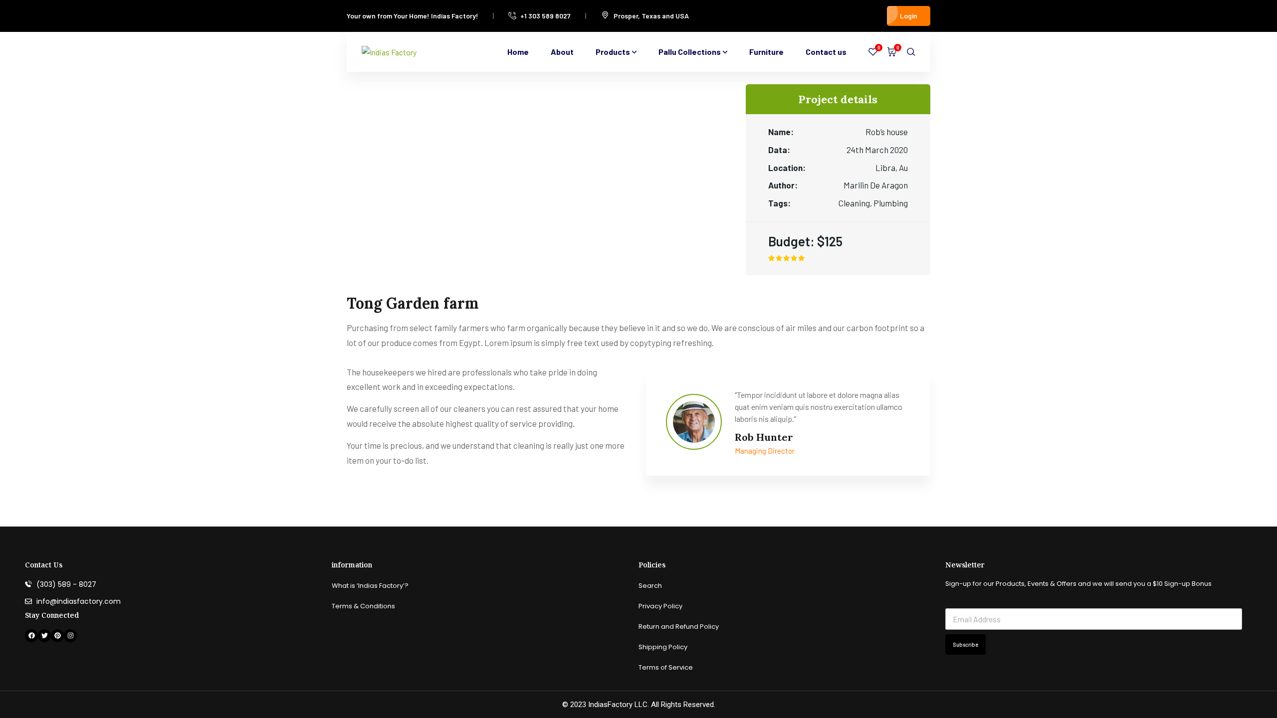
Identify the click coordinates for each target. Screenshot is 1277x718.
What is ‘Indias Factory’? (370, 585)
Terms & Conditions (363, 606)
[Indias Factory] (389, 52)
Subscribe (965, 644)
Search (650, 585)
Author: (783, 185)
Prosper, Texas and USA (651, 15)
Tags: (779, 203)
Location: (787, 168)
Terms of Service (665, 667)
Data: (779, 150)
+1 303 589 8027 (545, 15)
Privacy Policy (660, 606)
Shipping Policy (662, 647)
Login (908, 15)
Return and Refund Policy (678, 626)
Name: (781, 132)
